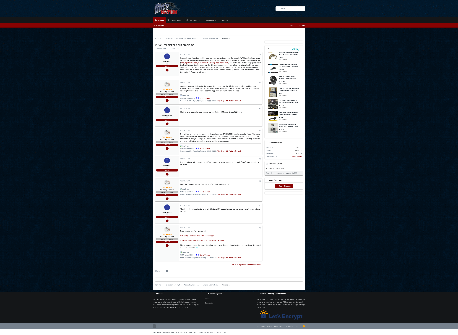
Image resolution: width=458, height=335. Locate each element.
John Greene (297, 156)
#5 (260, 159)
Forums (207, 298)
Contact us (209, 303)
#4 (260, 131)
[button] (183, 20)
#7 (260, 206)
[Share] (257, 55)
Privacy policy (289, 326)
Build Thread (205, 98)
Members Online (275, 164)
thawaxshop (161, 48)
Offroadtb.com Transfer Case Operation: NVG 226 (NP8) (202, 240)
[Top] (300, 326)
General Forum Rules (274, 326)
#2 (260, 83)
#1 (260, 55)
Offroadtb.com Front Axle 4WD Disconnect (197, 236)
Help (296, 326)
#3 (260, 109)
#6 (260, 181)
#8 (260, 228)
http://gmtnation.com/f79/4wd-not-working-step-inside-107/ (204, 63)
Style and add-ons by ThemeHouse (212, 332)
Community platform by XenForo (175, 332)
